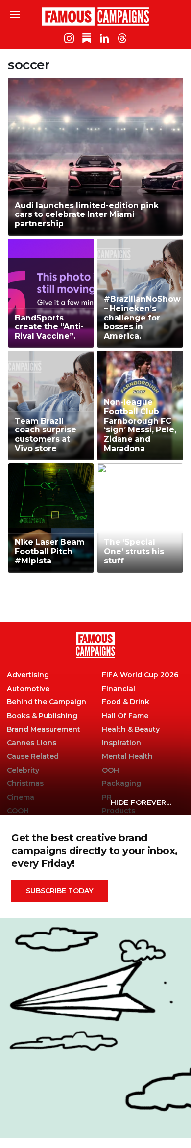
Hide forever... (141, 802)
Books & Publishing (42, 716)
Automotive (28, 689)
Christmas (25, 783)
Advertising (28, 675)
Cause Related (33, 756)
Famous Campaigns (95, 16)
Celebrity (23, 770)
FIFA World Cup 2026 (140, 675)
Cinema (20, 797)
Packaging (121, 783)
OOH (110, 770)
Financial (118, 689)
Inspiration (121, 743)
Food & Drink (125, 702)
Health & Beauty (131, 729)
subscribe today (59, 890)
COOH (18, 811)
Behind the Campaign (46, 702)
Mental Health (127, 756)
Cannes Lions (31, 743)
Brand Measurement (43, 729)
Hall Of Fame (125, 716)
